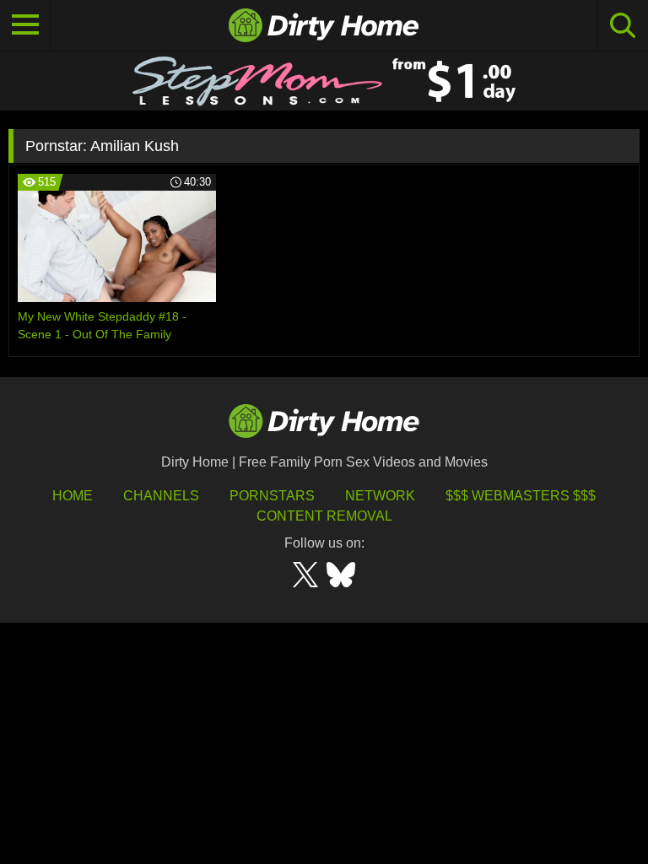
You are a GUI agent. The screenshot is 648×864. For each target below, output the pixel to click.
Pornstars (272, 496)
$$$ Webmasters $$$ (521, 496)
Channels (161, 496)
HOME (72, 496)
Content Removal (324, 516)
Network (380, 496)
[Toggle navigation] (25, 25)
